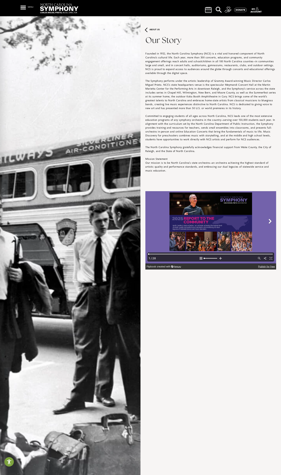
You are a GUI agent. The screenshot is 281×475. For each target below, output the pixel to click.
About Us (154, 30)
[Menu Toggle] (26, 7)
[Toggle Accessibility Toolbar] (9, 462)
